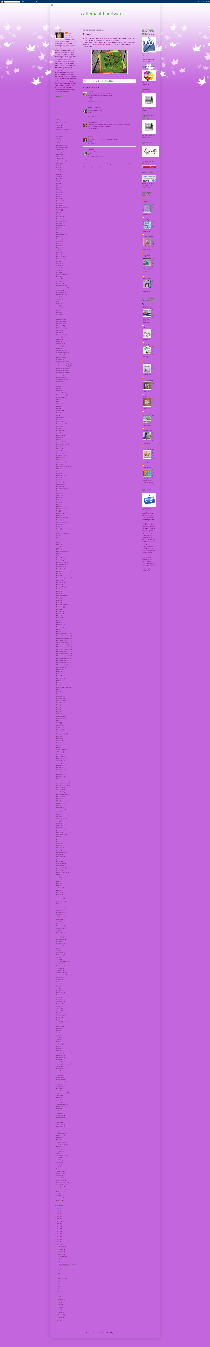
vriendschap (59, 1115)
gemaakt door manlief (61, 455)
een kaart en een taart (61, 372)
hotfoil (58, 515)
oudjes (58, 825)
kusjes (58, 689)
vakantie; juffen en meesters (63, 1064)
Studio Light (59, 992)
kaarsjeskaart (59, 560)
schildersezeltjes (60, 912)
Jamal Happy (59, 540)
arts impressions (60, 161)
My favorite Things (61, 769)
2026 (58, 1208)
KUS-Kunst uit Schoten (62, 687)
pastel (57, 839)
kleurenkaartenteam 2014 (62, 636)
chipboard (58, 263)
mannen (58, 732)
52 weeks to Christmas (62, 129)
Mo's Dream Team (148, 380)
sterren (58, 981)
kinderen (58, 618)
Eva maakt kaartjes (61, 395)
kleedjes (58, 622)
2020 (58, 1224)
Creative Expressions (61, 294)
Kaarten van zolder (148, 236)
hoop (57, 511)
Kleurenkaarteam (153, 224)
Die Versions (59, 323)
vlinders (58, 1097)
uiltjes (57, 1050)
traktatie (58, 1041)
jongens (58, 544)
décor (57, 310)
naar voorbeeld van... (61, 783)
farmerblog (146, 220)
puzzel (58, 874)
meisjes (58, 740)
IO (57, 535)
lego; (57, 707)
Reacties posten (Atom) (97, 167)
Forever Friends (60, 424)
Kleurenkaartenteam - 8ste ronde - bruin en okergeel (66, 1264)
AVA (57, 170)
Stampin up (59, 970)
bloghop (58, 223)
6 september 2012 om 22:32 (95, 131)
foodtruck (58, 422)
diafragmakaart (60, 319)
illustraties (59, 531)
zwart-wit (58, 1200)
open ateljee (59, 816)
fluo (57, 419)
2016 (58, 1234)
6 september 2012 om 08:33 (95, 101)
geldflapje (58, 448)
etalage (58, 390)
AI (57, 143)
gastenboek (59, 437)
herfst (57, 493)
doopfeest (58, 339)
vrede (57, 1111)
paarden (58, 827)
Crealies (58, 290)
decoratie (58, 312)
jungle (58, 553)
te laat (57, 1024)
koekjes (58, 676)
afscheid (58, 141)
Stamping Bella (60, 972)
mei (59, 1307)
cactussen (58, 241)
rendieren (58, 888)
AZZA (58, 176)
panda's (58, 832)
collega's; (58, 272)
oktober (60, 1251)
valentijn (58, 1068)
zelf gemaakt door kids (62, 1182)
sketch (58, 930)
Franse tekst (59, 428)
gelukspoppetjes (60, 453)
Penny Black (59, 843)
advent (58, 134)
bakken (58, 183)
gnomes (58, 471)
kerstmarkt (59, 611)
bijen (57, 212)
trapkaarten (59, 1044)
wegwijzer (59, 1131)
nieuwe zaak (59, 796)
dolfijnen (58, 337)
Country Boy (153, 383)
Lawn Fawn (59, 700)
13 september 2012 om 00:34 (95, 156)
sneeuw (58, 935)
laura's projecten (60, 698)
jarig (59, 1261)
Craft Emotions (60, 285)
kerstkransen (59, 607)
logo (57, 720)
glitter (57, 468)
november (61, 1249)
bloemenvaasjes (60, 221)
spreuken (58, 959)
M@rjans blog (147, 363)
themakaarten (59, 1033)
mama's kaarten (60, 729)
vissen (58, 1091)
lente (57, 709)
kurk (57, 685)
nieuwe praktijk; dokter (62, 794)
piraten (58, 850)
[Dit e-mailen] (103, 81)
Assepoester (59, 163)
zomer (58, 1191)
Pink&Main (59, 847)
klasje (57, 620)
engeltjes (58, 386)
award (58, 174)
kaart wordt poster (61, 562)
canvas (58, 252)
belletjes (58, 194)
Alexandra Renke (60, 145)
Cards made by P (147, 397)
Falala (57, 399)
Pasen (57, 836)
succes (58, 997)
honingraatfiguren (61, 508)
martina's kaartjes (93, 107)
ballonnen (58, 185)
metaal (58, 747)
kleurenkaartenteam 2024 (62, 658)
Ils (58, 1283)
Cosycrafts (59, 281)
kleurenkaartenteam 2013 (62, 633)
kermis (58, 600)
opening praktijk (60, 818)
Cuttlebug (58, 299)
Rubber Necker (60, 901)
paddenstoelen (60, 830)
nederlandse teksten (61, 785)
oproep (58, 821)
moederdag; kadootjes (62, 758)
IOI (57, 537)
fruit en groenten (60, 430)
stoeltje (58, 988)
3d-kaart (58, 127)
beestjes (58, 192)
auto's (57, 167)
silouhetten (59, 921)
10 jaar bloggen (60, 123)
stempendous (59, 977)
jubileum (58, 549)
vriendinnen (59, 1113)
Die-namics (59, 326)
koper (57, 680)
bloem (59, 1286)
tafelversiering (60, 1015)
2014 (58, 1239)
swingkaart (59, 1010)
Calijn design (59, 248)
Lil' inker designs (60, 716)
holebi (58, 504)
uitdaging (58, 1053)
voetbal (58, 1100)
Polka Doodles (60, 856)
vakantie (58, 1062)
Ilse (59, 1281)
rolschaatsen (59, 894)
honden (58, 506)
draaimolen (59, 346)
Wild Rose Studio (61, 1155)
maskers (58, 736)
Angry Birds (59, 154)
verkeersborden (60, 1082)
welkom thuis (59, 1135)
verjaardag (59, 1077)
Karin (89, 136)
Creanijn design (60, 292)
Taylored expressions (61, 1021)
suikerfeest (59, 999)
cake (57, 243)
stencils (58, 979)
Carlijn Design (60, 254)
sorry (57, 950)
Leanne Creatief (60, 703)
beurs (57, 203)
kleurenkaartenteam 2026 (62, 662)
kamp (57, 591)
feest (57, 401)
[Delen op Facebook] (110, 81)
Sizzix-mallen (59, 926)
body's (58, 227)
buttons (58, 239)
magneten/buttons (60, 725)
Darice (58, 303)
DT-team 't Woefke (61, 352)
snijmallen (59, 941)
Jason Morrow (103, 1333)
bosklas (58, 236)
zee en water (59, 1178)
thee (57, 1030)
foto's (57, 426)
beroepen (58, 199)
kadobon (58, 580)
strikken (58, 990)
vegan (57, 1071)
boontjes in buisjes (61, 234)
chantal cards (146, 278)
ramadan (58, 879)
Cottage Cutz (59, 283)
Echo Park (59, 359)
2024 (58, 1213)
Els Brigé (58, 381)
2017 (58, 1231)
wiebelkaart (59, 1146)
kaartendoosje (59, 569)
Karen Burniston (60, 595)
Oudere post (132, 164)
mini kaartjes (59, 752)
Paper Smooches (60, 834)
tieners (58, 1035)
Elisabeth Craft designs (62, 379)
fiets (57, 413)
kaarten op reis (60, 566)
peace (57, 841)
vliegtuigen (59, 1095)
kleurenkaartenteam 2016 (62, 640)
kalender (58, 589)
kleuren (58, 631)
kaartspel (58, 571)
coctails (58, 270)
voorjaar (58, 1108)
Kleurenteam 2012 (61, 665)
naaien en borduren (61, 772)
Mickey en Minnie (61, 749)
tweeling (58, 1048)
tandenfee (58, 1017)
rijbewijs (58, 892)
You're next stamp (61, 1169)
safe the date (59, 906)
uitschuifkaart (59, 1057)
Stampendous (59, 966)
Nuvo (57, 805)
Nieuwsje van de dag (61, 801)
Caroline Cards (147, 414)
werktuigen (59, 1137)
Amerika (58, 149)
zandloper (58, 1175)
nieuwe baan (59, 792)
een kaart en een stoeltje (62, 370)
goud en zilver (60, 475)
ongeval (58, 812)
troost (57, 1046)
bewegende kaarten (61, 207)
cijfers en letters (60, 268)
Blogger (122, 1333)
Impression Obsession (62, 533)
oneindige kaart (60, 810)
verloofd (58, 1086)
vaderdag (58, 1059)
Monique (60, 1291)
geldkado (58, 451)
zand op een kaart (60, 1173)
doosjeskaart (59, 343)
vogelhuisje (59, 1102)
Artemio (58, 158)
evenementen (59, 397)
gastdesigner (59, 435)
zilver (57, 1189)
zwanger (58, 1195)
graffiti (58, 477)
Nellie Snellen (60, 787)
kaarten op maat (60, 564)
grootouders (59, 480)
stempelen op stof (60, 975)
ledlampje (58, 705)
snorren (58, 948)
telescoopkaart (60, 1026)
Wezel (57, 1140)
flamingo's (59, 417)
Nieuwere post (87, 164)
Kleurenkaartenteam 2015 (63, 638)
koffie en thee (59, 678)
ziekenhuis (60, 1259)
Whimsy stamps (60, 1142)
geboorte (58, 439)
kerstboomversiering (61, 604)
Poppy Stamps (60, 865)
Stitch (57, 986)
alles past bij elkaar (61, 147)
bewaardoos (59, 205)
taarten (58, 1013)
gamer (58, 433)
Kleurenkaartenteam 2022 (63, 653)
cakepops (58, 245)
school (58, 914)
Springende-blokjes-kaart (62, 961)
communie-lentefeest (61, 274)
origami (58, 823)
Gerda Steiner (59, 457)
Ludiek (58, 723)
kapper (58, 593)
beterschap (59, 201)
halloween (59, 486)
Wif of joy (59, 1151)
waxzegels (59, 1129)
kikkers (58, 616)
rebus (57, 881)
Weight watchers (60, 1133)
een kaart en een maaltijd (62, 368)
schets (58, 910)
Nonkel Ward (59, 803)
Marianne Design (60, 734)
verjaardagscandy (62, 1256)
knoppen (58, 669)
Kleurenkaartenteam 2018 (63, 645)
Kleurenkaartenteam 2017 (63, 642)
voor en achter (60, 1106)
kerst (57, 602)
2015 (58, 1236)
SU (57, 995)
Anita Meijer (91, 122)
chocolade (58, 265)
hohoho (58, 502)
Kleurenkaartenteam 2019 (63, 647)
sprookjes (58, 964)
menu (57, 745)
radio (57, 877)
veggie (58, 1073)
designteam (59, 314)
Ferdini (58, 406)
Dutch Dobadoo (60, 357)
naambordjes (59, 774)
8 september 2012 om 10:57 (95, 143)
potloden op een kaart (61, 872)
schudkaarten (59, 917)
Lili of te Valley (60, 718)
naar (57, 778)
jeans (57, 542)
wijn (57, 1153)
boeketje (58, 230)
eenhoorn (58, 375)
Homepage (110, 164)
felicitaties (58, 404)
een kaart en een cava (61, 361)
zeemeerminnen (60, 1180)
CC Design (59, 259)
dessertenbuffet (60, 317)
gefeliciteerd (59, 446)
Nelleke (90, 91)
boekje (59, 1273)
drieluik (58, 348)
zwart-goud (59, 1198)
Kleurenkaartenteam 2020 (63, 649)
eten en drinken (60, 393)
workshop (59, 1162)
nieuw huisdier (60, 789)
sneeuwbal (59, 937)
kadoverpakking (60, 587)
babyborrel (59, 178)
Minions (58, 754)
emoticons (59, 384)
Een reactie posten (90, 160)
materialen (59, 738)
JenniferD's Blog (147, 430)
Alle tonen (153, 293)
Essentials (58, 388)
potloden (58, 870)
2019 (58, 1226)
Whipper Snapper (60, 1144)
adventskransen (60, 136)
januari (60, 1317)
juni (59, 1304)
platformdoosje (60, 852)
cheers (58, 261)
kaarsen (58, 558)
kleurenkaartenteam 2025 (62, 660)
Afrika (58, 138)
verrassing (59, 1088)
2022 (58, 1218)
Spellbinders (59, 955)
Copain (58, 276)
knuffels (58, 671)
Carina (90, 149)
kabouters (58, 573)
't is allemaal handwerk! (100, 14)
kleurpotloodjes (60, 667)
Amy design (59, 152)
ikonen (58, 529)
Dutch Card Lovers (148, 449)
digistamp (58, 330)
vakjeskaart (59, 1066)
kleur (57, 629)
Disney (58, 332)
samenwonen (59, 908)
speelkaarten (59, 952)
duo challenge (59, 355)
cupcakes (58, 297)
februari (60, 1315)
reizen (57, 885)
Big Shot (58, 210)
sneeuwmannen (60, 939)
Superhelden (59, 1001)
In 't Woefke (146, 345)
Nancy (69, 33)
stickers (58, 984)
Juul (59, 1276)
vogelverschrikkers (61, 1104)
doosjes (58, 341)
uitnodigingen (59, 1055)
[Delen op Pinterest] (112, 81)
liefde (57, 714)
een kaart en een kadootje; (63, 366)
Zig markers (59, 1187)
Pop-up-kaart (59, 863)
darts (57, 306)
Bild (57, 214)
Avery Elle (59, 172)
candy (57, 250)
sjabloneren (59, 928)
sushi (57, 1006)
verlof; (58, 1084)
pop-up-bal (59, 861)
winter (58, 1158)
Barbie (58, 187)
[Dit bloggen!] (106, 81)
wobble (58, 1160)
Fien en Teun (59, 410)
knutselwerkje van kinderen (63, 674)
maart (59, 1312)
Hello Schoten (60, 491)
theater (58, 1028)
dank (57, 301)
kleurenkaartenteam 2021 (62, 651)
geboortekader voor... (61, 444)
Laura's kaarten (60, 696)
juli (59, 1302)
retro (57, 890)
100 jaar (58, 125)
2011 (58, 1321)
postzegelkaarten (60, 868)
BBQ (57, 190)
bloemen (58, 219)
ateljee (58, 165)
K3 (57, 555)
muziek (58, 767)
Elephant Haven (60, 377)
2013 (58, 1242)
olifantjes (58, 807)
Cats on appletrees (61, 256)
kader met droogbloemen (62, 578)
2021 (58, 1221)
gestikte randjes (60, 462)
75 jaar (59, 1288)
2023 (58, 1216)
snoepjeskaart (59, 943)
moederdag (59, 756)
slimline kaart (59, 932)
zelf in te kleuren (60, 1184)
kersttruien (59, 613)
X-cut (57, 1166)
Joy (57, 546)
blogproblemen (60, 225)
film (57, 415)
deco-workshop (60, 308)
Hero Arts (58, 495)
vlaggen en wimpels (61, 1093)
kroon (57, 683)
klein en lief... (59, 624)
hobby (58, 500)
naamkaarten (59, 776)
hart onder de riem (61, 488)
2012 (58, 1244)
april (59, 1310)
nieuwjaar (58, 798)
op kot (58, 814)
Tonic (57, 1039)
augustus (60, 1299)
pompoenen (59, 859)
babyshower (59, 181)
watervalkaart (59, 1126)
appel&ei (58, 156)
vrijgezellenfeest (60, 1117)
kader (57, 575)
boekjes (58, 232)
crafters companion (61, 288)
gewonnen (59, 464)
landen (58, 694)
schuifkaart (59, 919)
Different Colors (60, 328)
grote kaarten (59, 482)
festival (58, 408)
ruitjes (58, 903)
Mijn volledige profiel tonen (62, 91)
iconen (58, 524)
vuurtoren (58, 1120)
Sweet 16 (58, 1008)
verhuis (58, 1075)
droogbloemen (60, 350)
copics (58, 279)
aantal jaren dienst (61, 132)
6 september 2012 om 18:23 (95, 116)
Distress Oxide (60, 335)
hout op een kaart (60, 517)
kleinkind (58, 627)
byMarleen (146, 328)
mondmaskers (60, 760)
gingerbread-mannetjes (62, 466)
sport (57, 957)
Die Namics (59, 321)
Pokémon (58, 854)
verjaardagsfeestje (61, 1079)
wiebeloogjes (59, 1149)
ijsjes (57, 526)
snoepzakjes (59, 946)
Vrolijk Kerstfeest (153, 333)
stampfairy (59, 968)
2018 (58, 1229)
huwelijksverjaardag (61, 522)
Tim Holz (58, 1037)
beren (57, 196)
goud (57, 473)
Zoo (57, 1193)
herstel (58, 497)
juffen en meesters (61, 551)
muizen (58, 765)
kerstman (58, 609)
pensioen (58, 845)
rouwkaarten (59, 899)
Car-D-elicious (147, 467)
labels (57, 691)
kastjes (58, 598)
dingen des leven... (63, 1278)
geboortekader (60, 442)
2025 (58, 1211)
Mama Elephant (60, 727)
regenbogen (59, 883)
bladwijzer (59, 216)
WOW (58, 1164)
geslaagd (58, 459)
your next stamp (60, 1171)
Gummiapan (59, 484)
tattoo (57, 1019)
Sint (57, 923)
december (60, 1246)
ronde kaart (59, 897)
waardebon (59, 1122)
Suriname (58, 1004)
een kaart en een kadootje (62, 364)
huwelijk (58, 520)
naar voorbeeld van (61, 781)
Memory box (59, 743)
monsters (58, 763)
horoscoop (59, 513)
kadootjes (58, 584)
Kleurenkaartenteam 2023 (63, 656)
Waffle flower (59, 1124)
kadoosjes (58, 582)
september (61, 1254)
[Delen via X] (108, 81)
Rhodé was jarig (153, 368)
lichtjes (58, 711)
